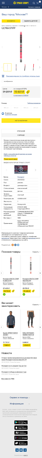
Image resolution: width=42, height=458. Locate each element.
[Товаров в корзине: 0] (37, 3)
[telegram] (18, 245)
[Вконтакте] (17, 450)
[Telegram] (25, 450)
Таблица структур (10, 156)
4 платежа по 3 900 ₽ (21, 95)
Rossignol (21, 177)
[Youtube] (21, 450)
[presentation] (3, 47)
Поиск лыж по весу (10, 159)
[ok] (13, 245)
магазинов (5, 238)
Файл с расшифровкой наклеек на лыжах (18, 154)
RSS (13, 379)
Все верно (11, 21)
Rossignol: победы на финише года (14, 372)
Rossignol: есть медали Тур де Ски (14, 366)
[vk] (15, 245)
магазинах (32, 238)
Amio (26, 455)
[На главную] (21, 2)
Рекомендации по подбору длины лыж (23, 76)
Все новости (6, 379)
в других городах (11, 114)
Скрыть (36, 252)
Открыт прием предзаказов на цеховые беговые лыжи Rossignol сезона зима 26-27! (19, 359)
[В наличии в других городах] (4, 294)
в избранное (8, 81)
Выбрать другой (30, 21)
